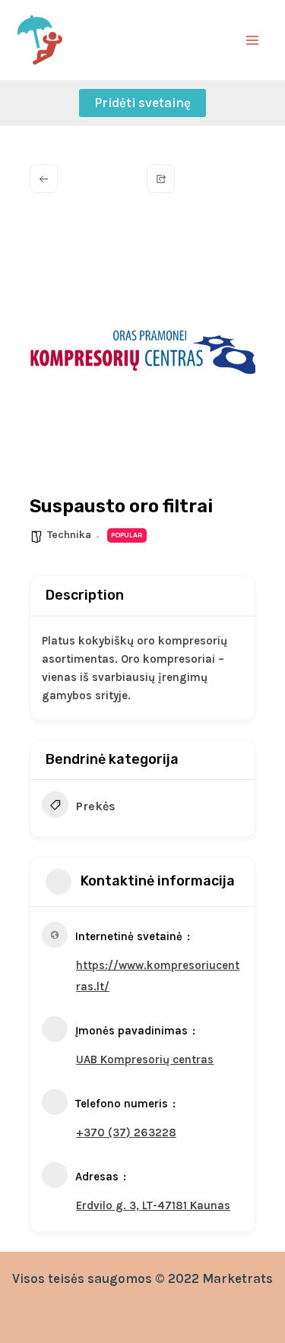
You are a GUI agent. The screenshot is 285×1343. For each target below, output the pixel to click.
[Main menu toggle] (253, 40)
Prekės (96, 806)
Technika (69, 534)
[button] (142, 103)
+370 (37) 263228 (126, 1132)
